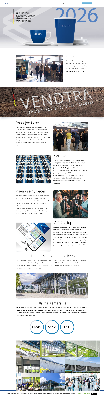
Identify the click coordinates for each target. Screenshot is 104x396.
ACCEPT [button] (94, 393)
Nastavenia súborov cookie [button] (83, 393)
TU (85, 71)
